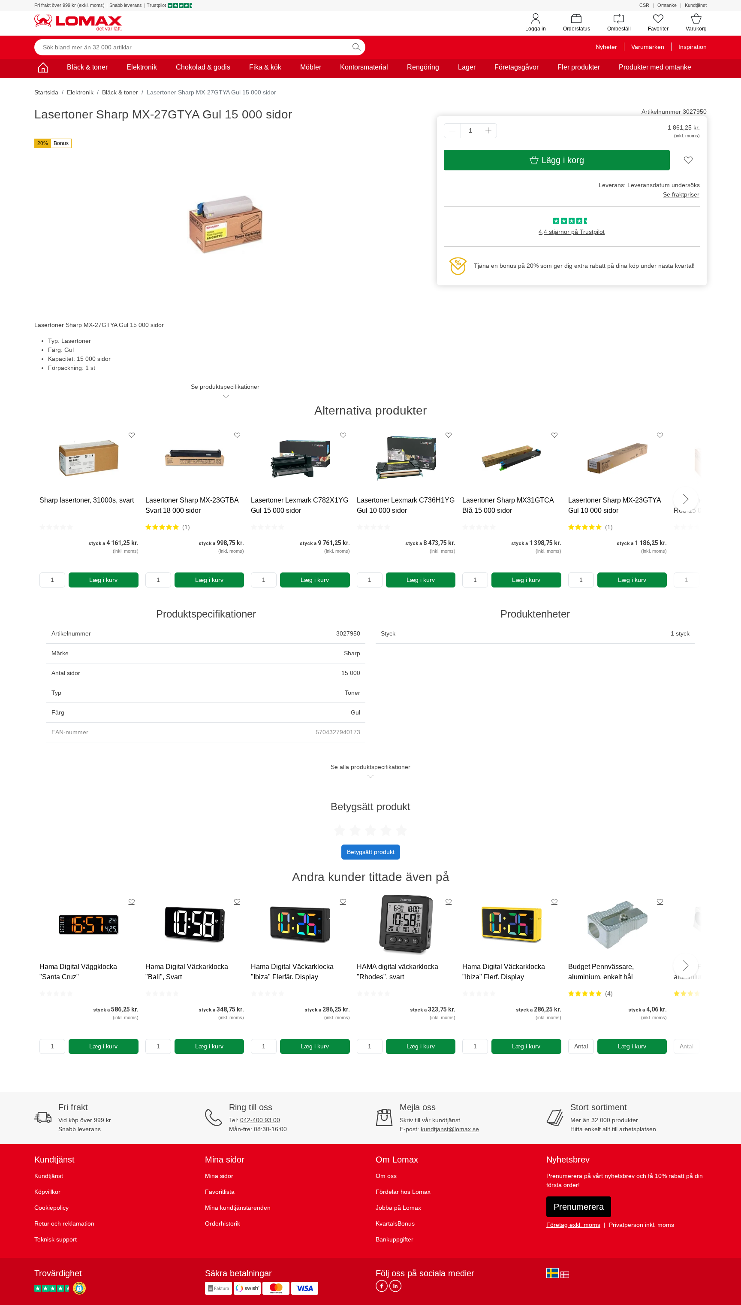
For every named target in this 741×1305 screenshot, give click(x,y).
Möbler (310, 67)
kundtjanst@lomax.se (450, 1129)
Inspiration (692, 46)
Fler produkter (578, 67)
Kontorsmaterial (364, 67)
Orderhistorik (222, 1223)
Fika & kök (265, 67)
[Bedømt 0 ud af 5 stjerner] (56, 527)
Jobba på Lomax (398, 1207)
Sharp (352, 653)
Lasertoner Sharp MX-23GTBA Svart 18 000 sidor (191, 505)
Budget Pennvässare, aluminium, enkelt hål (601, 972)
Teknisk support (55, 1239)
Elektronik (142, 67)
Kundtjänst (696, 5)
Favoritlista (220, 1191)
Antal (581, 1046)
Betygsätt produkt (371, 851)
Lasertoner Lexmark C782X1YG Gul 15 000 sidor (299, 505)
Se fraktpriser (681, 194)
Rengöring (423, 67)
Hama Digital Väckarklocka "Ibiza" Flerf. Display (503, 972)
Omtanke (667, 5)
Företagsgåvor (516, 67)
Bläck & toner (87, 67)
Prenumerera (579, 1206)
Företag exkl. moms (573, 1224)
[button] (53, 143)
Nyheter (606, 46)
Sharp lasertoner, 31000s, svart (86, 500)
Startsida (46, 92)
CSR (644, 5)
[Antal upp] (488, 130)
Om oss (386, 1175)
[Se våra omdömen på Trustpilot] (52, 1288)
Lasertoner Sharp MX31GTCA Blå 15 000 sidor (508, 505)
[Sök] (356, 47)
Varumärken (647, 46)
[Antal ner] (452, 130)
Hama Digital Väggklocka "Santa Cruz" (78, 972)
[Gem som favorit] (132, 435)
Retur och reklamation (64, 1223)
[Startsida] (43, 69)
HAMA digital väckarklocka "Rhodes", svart (397, 972)
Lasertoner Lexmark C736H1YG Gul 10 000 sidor (406, 505)
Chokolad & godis (203, 67)
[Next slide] (685, 499)
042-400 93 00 (260, 1120)
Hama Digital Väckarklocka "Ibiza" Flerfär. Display (292, 972)
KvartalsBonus (395, 1223)
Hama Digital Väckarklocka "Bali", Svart (186, 972)
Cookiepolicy (51, 1207)
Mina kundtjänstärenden (238, 1207)
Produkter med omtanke (655, 67)
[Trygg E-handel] (79, 1288)
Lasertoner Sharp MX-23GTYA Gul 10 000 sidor (614, 505)
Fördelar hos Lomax (403, 1191)
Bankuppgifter (394, 1239)
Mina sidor (219, 1175)
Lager (467, 67)
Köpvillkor (47, 1191)
